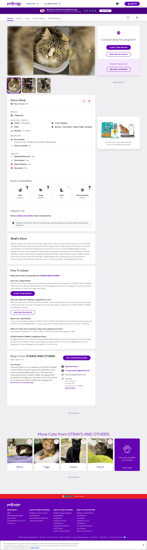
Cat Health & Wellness (84, 526)
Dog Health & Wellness (61, 526)
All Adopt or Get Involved (38, 513)
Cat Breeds (81, 518)
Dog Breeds (58, 518)
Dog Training (58, 528)
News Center (11, 518)
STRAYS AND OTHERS (49, 276)
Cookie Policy (104, 537)
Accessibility (94, 537)
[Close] (143, 545)
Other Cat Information (85, 531)
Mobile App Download (15, 516)
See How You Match (23, 312)
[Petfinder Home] (14, 4)
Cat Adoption (82, 516)
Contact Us (11, 523)
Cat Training (81, 528)
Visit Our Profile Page (76, 358)
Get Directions (70, 388)
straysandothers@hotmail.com (77, 371)
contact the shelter (25, 216)
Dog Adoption (59, 516)
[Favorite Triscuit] (110, 441)
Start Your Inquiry (23, 293)
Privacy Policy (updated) (80, 537)
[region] (73, 545)
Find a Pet (31, 4)
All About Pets (50, 4)
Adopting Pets (34, 516)
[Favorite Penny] (29, 441)
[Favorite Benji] (128, 17)
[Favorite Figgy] (56, 441)
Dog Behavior (58, 523)
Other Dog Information (62, 531)
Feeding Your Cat (83, 521)
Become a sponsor (118, 69)
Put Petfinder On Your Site (16, 521)
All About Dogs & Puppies (62, 513)
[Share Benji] (137, 17)
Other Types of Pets (36, 521)
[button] (14, 85)
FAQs (9, 513)
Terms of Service (52, 537)
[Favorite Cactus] (83, 441)
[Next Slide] (90, 51)
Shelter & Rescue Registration (28, 537)
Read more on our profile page (21, 382)
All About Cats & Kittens (85, 513)
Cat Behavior (81, 523)
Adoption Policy (71, 366)
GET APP (105, 11)
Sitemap (42, 537)
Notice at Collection (65, 537)
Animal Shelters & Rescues (38, 518)
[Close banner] (37, 10)
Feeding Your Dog (60, 521)
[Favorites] (117, 4)
